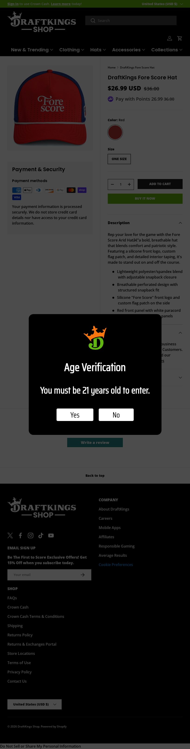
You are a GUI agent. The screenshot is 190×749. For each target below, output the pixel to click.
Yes (74, 414)
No (116, 414)
